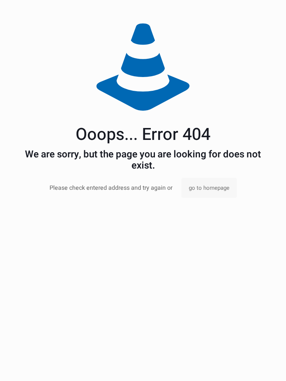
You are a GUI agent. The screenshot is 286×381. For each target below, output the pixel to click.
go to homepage (209, 188)
